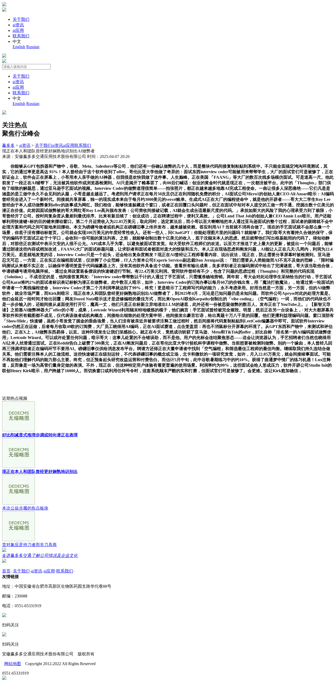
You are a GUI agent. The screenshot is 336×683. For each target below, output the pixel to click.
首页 (6, 571)
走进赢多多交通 (40, 555)
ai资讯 (18, 25)
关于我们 (21, 19)
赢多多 (8, 145)
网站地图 (12, 663)
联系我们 (21, 36)
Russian (32, 46)
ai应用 (18, 30)
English (19, 46)
